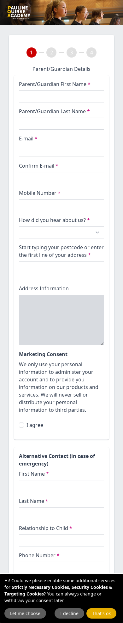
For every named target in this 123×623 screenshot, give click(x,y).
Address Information (44, 288)
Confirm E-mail (38, 165)
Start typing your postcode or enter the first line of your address (61, 251)
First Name (34, 473)
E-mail (28, 138)
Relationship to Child (45, 528)
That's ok (101, 613)
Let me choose (25, 613)
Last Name (33, 500)
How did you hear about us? (54, 220)
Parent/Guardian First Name (55, 84)
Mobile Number (40, 192)
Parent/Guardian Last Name (54, 111)
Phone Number (39, 555)
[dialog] (61, 598)
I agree (34, 425)
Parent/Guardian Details (61, 68)
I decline (69, 613)
